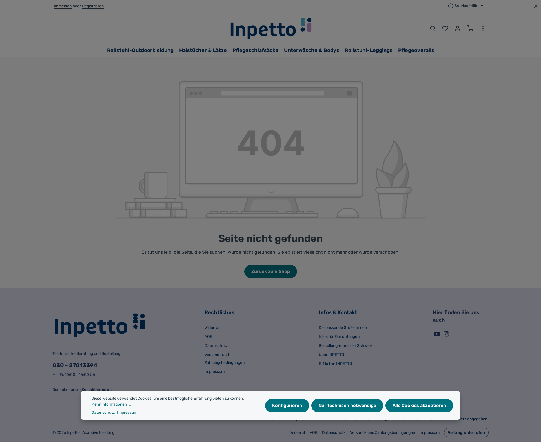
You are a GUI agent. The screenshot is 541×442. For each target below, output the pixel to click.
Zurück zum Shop (270, 271)
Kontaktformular (96, 389)
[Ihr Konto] (457, 28)
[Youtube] (437, 335)
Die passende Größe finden (343, 327)
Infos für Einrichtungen (339, 336)
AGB (208, 336)
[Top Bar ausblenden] (536, 6)
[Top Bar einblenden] (483, 28)
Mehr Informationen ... (111, 404)
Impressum (215, 371)
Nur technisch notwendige (347, 405)
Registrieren (93, 6)
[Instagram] (446, 335)
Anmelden (63, 6)
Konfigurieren (287, 405)
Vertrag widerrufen (466, 432)
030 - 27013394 (74, 365)
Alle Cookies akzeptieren (419, 405)
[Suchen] (432, 28)
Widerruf (212, 327)
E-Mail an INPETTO (335, 363)
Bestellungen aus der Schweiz (346, 345)
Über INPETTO (331, 354)
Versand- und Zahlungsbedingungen (225, 358)
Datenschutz (216, 345)
